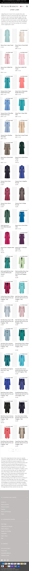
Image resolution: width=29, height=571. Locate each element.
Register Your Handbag (6, 531)
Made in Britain (4, 536)
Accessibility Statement (6, 553)
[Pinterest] (5, 560)
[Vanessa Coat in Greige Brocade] (22, 194)
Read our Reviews (5, 504)
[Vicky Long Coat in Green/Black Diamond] (7, 216)
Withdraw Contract (5, 555)
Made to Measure (5, 528)
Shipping (3, 509)
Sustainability (4, 533)
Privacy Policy (4, 550)
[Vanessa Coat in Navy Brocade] (7, 172)
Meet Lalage (3, 524)
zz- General (4, 543)
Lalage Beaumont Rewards (6, 526)
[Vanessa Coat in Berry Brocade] (7, 194)
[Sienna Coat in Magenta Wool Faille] (7, 238)
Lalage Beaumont (7, 568)
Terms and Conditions (5, 548)
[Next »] (18, 449)
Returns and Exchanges (6, 511)
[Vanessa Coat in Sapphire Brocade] (22, 172)
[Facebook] (2, 560)
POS (2, 570)
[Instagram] (8, 560)
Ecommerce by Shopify (12, 570)
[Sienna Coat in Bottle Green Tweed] (22, 148)
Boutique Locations (5, 507)
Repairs (2, 514)
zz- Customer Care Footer (8, 497)
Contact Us (3, 502)
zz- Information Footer (8, 519)
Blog (2, 538)
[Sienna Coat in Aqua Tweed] (7, 36)
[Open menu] (2, 6)
